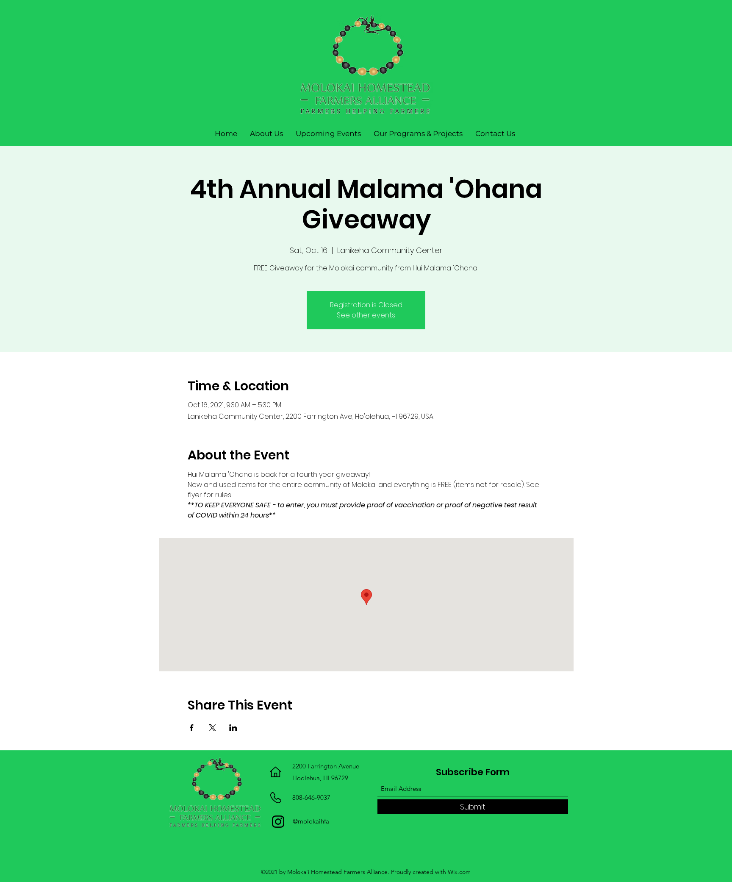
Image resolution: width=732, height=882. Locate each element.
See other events (366, 315)
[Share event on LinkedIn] (233, 727)
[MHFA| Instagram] (278, 821)
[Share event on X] (212, 727)
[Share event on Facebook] (192, 727)
